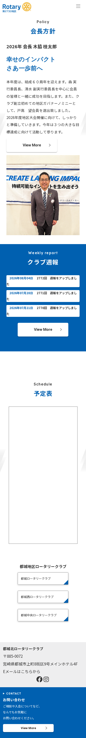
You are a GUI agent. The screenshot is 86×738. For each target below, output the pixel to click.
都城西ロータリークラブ (37, 597)
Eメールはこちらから (21, 671)
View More (32, 145)
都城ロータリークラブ (36, 578)
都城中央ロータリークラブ (39, 615)
